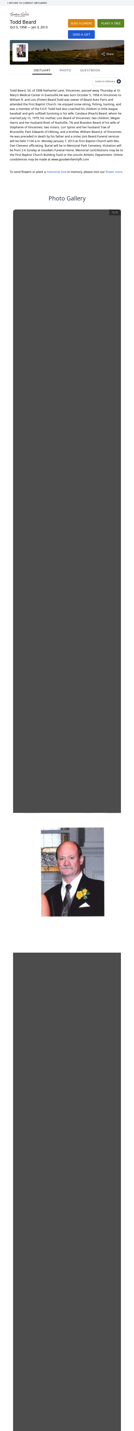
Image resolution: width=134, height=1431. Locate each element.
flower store (114, 172)
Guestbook (90, 70)
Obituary (42, 70)
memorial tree (56, 172)
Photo (65, 70)
